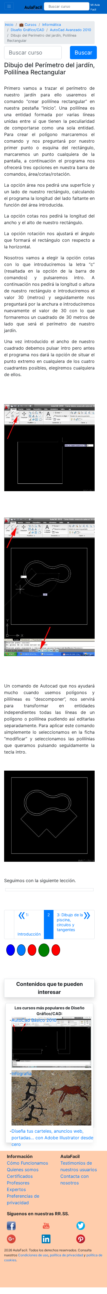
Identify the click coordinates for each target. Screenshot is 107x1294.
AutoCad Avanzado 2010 (70, 30)
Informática (51, 25)
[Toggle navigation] (9, 6)
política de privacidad (66, 1255)
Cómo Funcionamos (27, 1163)
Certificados (20, 1176)
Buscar (83, 52)
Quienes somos (22, 1169)
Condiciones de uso (33, 1255)
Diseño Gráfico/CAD (27, 30)
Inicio (9, 25)
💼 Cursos (27, 25)
